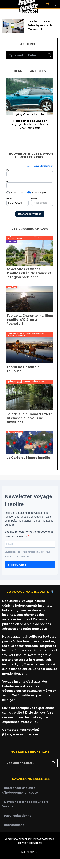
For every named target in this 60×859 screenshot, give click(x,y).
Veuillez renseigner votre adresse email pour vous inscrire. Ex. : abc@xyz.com (27, 554)
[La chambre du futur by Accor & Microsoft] (13, 26)
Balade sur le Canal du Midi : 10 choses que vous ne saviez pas (29, 418)
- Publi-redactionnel (17, 815)
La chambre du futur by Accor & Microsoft (40, 25)
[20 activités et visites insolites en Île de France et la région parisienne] (29, 264)
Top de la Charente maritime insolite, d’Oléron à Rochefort (29, 319)
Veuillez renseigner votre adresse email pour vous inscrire (29, 534)
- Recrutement (13, 825)
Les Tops (12, 242)
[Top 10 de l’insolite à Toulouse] (29, 362)
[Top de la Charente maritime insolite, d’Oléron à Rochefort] (29, 311)
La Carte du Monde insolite (28, 458)
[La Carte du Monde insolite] (29, 453)
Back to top (27, 852)
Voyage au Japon (30, 114)
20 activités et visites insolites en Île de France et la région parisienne (29, 273)
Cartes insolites (15, 432)
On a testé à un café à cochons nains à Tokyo (30, 122)
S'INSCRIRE (17, 564)
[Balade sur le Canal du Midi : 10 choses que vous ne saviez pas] (29, 409)
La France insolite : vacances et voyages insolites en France (26, 238)
